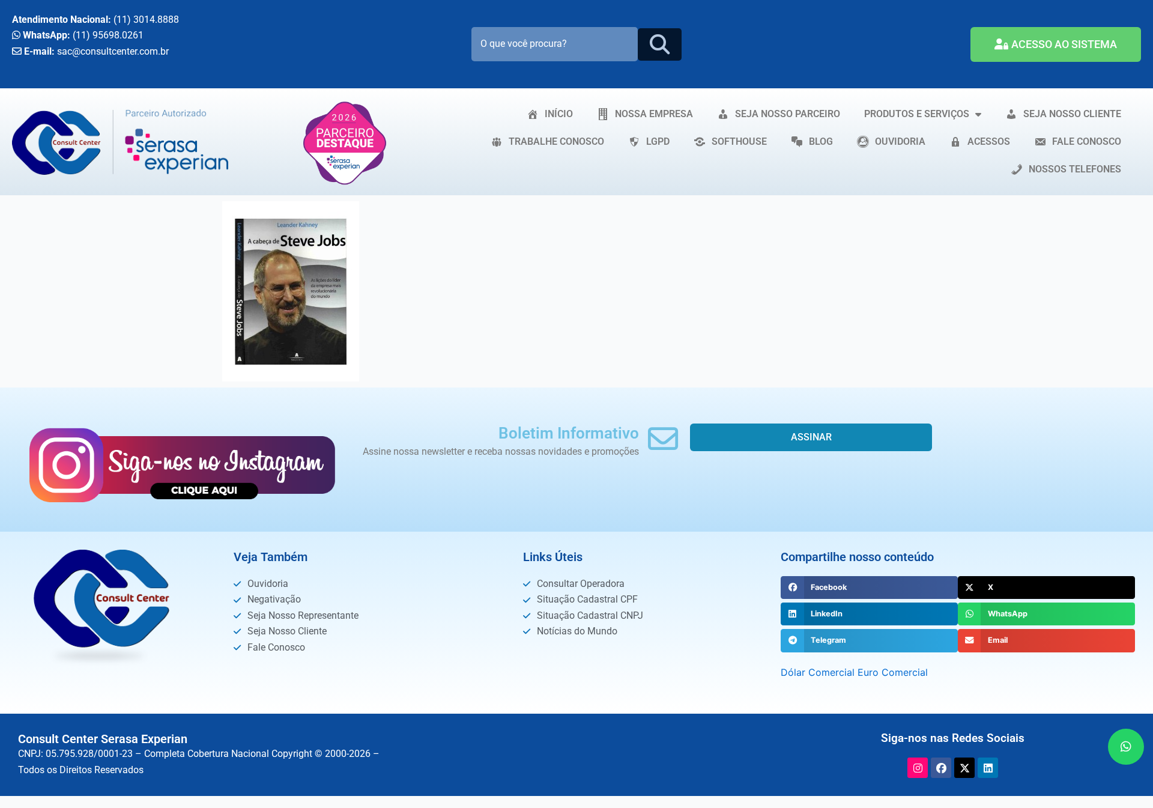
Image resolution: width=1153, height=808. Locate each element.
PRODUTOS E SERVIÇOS (916, 114)
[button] (869, 587)
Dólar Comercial (818, 672)
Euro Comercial (893, 672)
